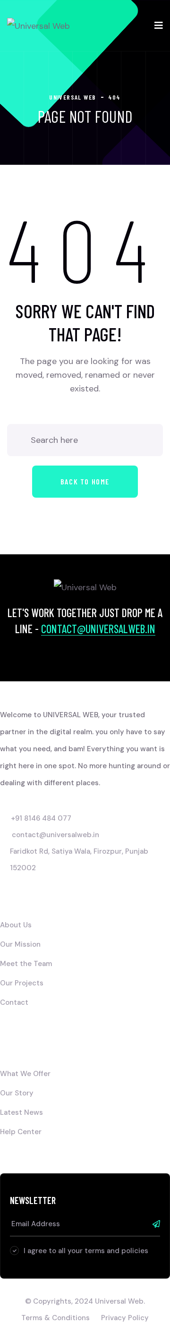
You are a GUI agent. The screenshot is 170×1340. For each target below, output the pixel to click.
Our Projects (21, 983)
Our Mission (20, 944)
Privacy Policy (125, 1318)
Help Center (21, 1131)
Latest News (21, 1112)
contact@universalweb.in (98, 629)
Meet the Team (26, 963)
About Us (16, 925)
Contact (14, 1002)
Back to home (85, 481)
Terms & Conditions (55, 1318)
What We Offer (25, 1073)
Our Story (17, 1093)
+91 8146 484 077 (41, 818)
